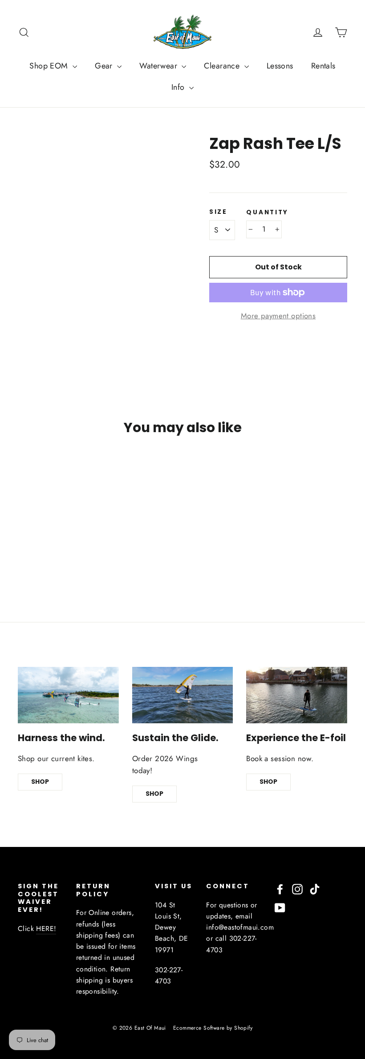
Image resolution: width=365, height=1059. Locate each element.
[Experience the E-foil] (296, 695)
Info (179, 87)
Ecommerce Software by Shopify (212, 1028)
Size (218, 212)
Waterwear (159, 66)
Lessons (280, 66)
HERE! (46, 928)
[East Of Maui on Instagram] (297, 888)
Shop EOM (49, 66)
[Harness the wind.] (68, 695)
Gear (105, 66)
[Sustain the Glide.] (182, 695)
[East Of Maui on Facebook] (280, 888)
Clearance (223, 66)
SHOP (40, 781)
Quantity (267, 212)
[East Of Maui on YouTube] (280, 907)
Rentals (323, 66)
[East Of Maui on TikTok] (314, 888)
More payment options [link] (278, 315)
